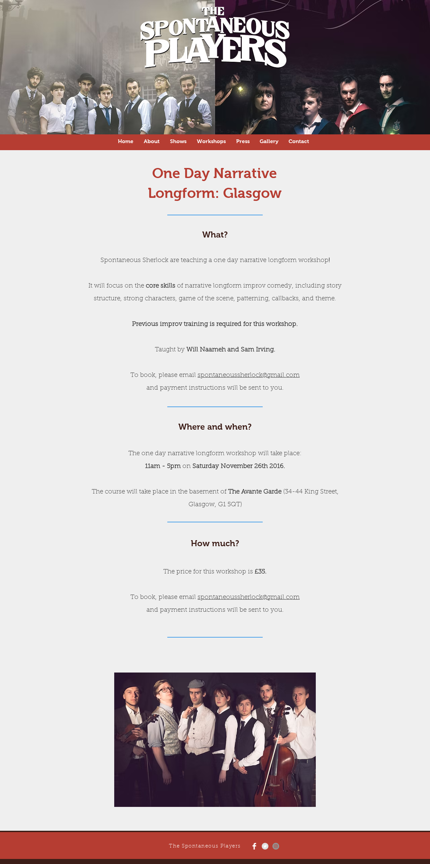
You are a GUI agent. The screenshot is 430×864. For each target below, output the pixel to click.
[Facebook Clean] (254, 846)
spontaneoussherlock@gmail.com (249, 375)
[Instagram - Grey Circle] (275, 846)
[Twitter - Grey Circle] (265, 846)
